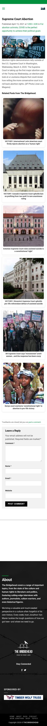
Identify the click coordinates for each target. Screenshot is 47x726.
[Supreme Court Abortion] (23, 47)
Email (8, 478)
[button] (3, 8)
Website (8, 491)
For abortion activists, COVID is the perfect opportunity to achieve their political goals (22, 27)
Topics (35, 718)
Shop (28, 718)
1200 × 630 (32, 24)
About (19, 716)
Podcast (33, 716)
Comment (9, 443)
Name (8, 466)
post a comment (35, 422)
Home (12, 716)
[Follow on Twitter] (25, 670)
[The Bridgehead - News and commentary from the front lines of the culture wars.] (23, 8)
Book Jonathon (17, 718)
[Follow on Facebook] (22, 670)
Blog (25, 716)
